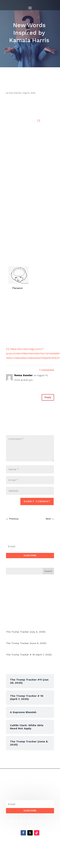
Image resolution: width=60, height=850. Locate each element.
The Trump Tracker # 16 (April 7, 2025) (29, 654)
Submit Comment (37, 501)
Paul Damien (15, 93)
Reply (47, 397)
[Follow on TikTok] (36, 832)
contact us (22, 611)
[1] (38, 120)
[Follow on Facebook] (23, 832)
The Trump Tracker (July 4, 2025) (25, 631)
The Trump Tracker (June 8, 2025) (26, 643)
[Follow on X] (30, 832)
